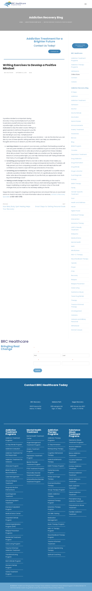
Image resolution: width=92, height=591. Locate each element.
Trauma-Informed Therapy (77, 305)
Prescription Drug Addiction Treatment (76, 500)
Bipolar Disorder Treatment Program (33, 463)
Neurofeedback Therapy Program (56, 536)
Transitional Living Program (12, 555)
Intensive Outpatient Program (13, 508)
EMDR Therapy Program (56, 466)
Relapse (74, 280)
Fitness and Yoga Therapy (54, 478)
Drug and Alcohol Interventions (12, 488)
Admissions (75, 71)
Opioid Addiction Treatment (75, 493)
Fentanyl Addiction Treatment (75, 474)
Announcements (77, 125)
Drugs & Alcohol (76, 171)
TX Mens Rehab (79, 586)
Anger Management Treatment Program (34, 443)
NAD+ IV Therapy (77, 255)
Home (21, 22)
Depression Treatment (79, 154)
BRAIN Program (76, 146)
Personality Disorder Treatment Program (33, 474)
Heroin (73, 207)
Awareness (75, 134)
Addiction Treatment (78, 100)
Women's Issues (76, 330)
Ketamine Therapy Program (54, 508)
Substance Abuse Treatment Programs (76, 441)
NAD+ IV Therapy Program (53, 529)
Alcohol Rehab (76, 113)
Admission (74, 105)
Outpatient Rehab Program (12, 519)
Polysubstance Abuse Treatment (76, 506)
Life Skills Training (53, 513)
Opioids (74, 263)
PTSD (73, 271)
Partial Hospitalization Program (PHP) (13, 525)
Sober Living (75, 288)
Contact (74, 78)
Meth (73, 246)
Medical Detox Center (13, 513)
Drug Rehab (75, 167)
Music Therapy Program (56, 524)
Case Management (12, 477)
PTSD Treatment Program (35, 469)
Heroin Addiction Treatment (74, 480)
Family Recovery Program (53, 471)
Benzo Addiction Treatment (74, 454)
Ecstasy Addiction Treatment (75, 467)
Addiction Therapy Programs (77, 66)
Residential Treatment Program (13, 538)
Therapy (74, 300)
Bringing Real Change (33, 586)
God (72, 198)
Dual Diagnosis (76, 175)
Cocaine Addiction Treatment (75, 461)
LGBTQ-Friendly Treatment (76, 228)
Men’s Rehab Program (13, 561)
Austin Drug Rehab (27, 588)
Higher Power (75, 211)
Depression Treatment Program (34, 457)
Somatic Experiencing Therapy (55, 549)
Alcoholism (75, 117)
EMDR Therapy (76, 184)
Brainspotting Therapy (55, 449)
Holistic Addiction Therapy (54, 495)
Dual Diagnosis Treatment (11, 495)
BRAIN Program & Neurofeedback (11, 471)
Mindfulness (75, 250)
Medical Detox (76, 238)
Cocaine (74, 150)
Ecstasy (74, 179)
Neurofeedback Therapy (79, 259)
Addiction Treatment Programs (78, 59)
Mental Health (76, 242)
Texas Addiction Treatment (49, 586)
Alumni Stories (76, 121)
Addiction (74, 96)
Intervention (75, 219)
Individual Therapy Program (54, 501)
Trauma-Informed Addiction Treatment (13, 549)
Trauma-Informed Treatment (54, 542)
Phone (36, 360)
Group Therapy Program (56, 490)
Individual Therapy (77, 215)
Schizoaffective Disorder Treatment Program (35, 480)
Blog (30, 72)
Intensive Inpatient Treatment (12, 501)
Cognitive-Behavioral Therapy (55, 454)
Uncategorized (76, 311)
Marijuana (74, 234)
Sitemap (61, 588)
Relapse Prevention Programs (12, 532)
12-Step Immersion (54, 445)
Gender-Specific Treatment (77, 193)
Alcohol (73, 109)
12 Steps (74, 92)
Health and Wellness (78, 202)
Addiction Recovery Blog (33, 22)
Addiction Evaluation (13, 449)
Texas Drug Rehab (77, 296)
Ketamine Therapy (77, 223)
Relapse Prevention (78, 284)
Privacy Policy (53, 588)
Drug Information (77, 163)
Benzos (73, 138)
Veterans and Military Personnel (78, 320)
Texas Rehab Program (66, 586)
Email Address (67, 360)
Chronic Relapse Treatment (11, 482)
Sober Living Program (13, 544)
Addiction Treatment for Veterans (14, 460)
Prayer (73, 267)
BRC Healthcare (8, 72)
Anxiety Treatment (77, 129)
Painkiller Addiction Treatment (75, 513)
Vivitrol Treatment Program (12, 573)
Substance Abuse (77, 292)
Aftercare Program (12, 466)
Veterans (74, 315)
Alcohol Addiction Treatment (75, 448)
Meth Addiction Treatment (74, 487)
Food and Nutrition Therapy (54, 484)
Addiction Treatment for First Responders (14, 454)
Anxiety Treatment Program (33, 450)
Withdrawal (75, 326)
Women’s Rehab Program (11, 566)
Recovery (74, 275)
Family (73, 188)
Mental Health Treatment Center (35, 437)
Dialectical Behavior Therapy (55, 460)
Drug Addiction (76, 159)
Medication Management (52, 519)
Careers (74, 82)
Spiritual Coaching (54, 554)
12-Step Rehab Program (14, 445)
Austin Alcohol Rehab (41, 588)
